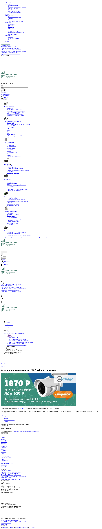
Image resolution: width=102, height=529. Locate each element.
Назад (9, 335)
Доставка (3, 466)
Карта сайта (4, 442)
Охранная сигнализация (14, 12)
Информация (4, 460)
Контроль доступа (13, 8)
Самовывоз (11, 18)
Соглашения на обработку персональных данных (26, 431)
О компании (11, 24)
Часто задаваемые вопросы (15, 21)
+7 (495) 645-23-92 (10, 52)
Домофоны (11, 9)
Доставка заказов (13, 19)
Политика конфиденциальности (9, 520)
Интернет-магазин (6, 434)
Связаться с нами (5, 44)
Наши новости (5, 456)
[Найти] (4, 90)
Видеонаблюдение (13, 5)
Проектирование (12, 34)
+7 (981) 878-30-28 (10, 48)
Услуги (2, 449)
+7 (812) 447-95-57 (13, 51)
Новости (10, 37)
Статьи (10, 40)
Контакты (11, 28)
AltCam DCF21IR (22, 408)
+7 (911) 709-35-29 (11, 49)
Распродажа (4, 440)
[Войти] (1, 296)
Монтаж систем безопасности (16, 32)
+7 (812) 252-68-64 (10, 47)
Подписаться (4, 433)
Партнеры (11, 27)
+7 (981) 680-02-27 (10, 54)
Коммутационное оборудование (17, 7)
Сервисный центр (13, 31)
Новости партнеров (13, 38)
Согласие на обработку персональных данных (13, 521)
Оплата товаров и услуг (14, 17)
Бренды (3, 439)
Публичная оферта (6, 523)
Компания (3, 443)
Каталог (3, 437)
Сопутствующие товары (14, 11)
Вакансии (11, 25)
